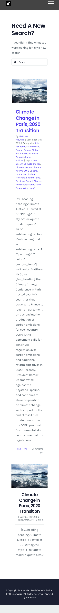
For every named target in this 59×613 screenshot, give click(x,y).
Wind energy (29, 188)
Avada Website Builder (42, 590)
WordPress (31, 597)
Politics (19, 160)
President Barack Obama (28, 181)
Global (35, 150)
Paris (27, 157)
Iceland (32, 174)
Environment (33, 146)
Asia (37, 143)
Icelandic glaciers (25, 177)
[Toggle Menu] (51, 3)
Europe (19, 150)
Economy (20, 146)
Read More (21, 448)
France (27, 150)
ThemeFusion (15, 594)
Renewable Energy (25, 184)
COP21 (27, 170)
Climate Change (32, 163)
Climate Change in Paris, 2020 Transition (28, 121)
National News (23, 153)
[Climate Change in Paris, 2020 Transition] (29, 91)
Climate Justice (24, 167)
